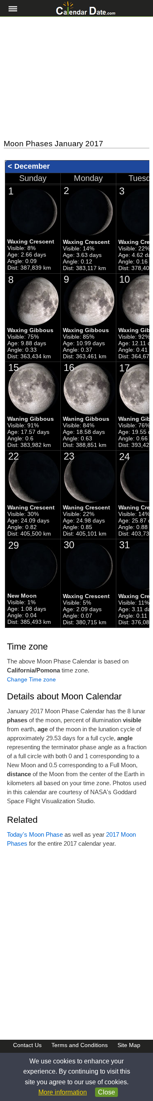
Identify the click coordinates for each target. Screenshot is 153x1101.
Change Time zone (31, 679)
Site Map (129, 1045)
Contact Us (27, 1045)
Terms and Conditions (79, 1045)
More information (62, 1092)
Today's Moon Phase (35, 834)
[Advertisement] (76, 78)
